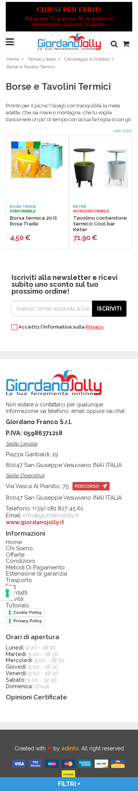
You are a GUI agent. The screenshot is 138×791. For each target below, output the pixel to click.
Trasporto (19, 580)
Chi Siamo (19, 548)
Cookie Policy (27, 612)
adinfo (70, 748)
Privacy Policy (27, 620)
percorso (87, 486)
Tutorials (17, 605)
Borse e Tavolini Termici (31, 66)
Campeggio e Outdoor (87, 59)
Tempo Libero (42, 59)
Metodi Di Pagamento (35, 567)
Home (13, 59)
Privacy (95, 327)
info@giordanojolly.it (51, 515)
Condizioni (20, 561)
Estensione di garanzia (36, 574)
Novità (14, 599)
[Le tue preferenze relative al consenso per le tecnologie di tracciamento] (7, 593)
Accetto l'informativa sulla (60, 327)
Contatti (17, 593)
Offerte (15, 555)
